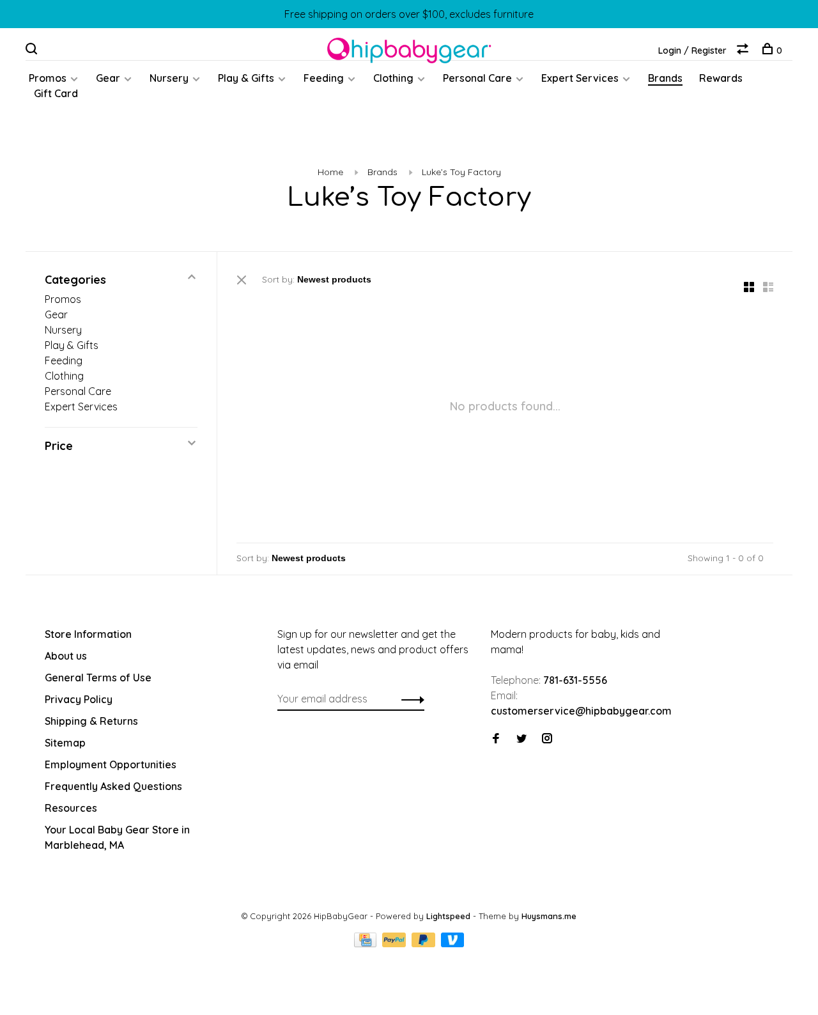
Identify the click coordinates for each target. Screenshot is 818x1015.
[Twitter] (521, 738)
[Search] (33, 50)
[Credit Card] (367, 943)
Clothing (393, 78)
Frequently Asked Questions (113, 786)
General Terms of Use (98, 677)
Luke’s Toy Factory (461, 172)
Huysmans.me (548, 916)
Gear (108, 78)
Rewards (721, 78)
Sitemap (65, 742)
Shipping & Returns (91, 721)
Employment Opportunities (110, 764)
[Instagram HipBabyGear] (547, 738)
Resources (71, 808)
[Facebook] (496, 738)
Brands (665, 78)
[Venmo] (453, 943)
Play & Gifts (246, 78)
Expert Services (580, 78)
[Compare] (744, 50)
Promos (47, 78)
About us (66, 655)
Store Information (88, 634)
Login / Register (692, 50)
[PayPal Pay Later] (425, 943)
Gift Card (56, 93)
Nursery (169, 78)
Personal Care (477, 78)
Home (330, 172)
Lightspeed (448, 916)
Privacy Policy (78, 699)
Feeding (324, 78)
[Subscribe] (409, 699)
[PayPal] (395, 943)
